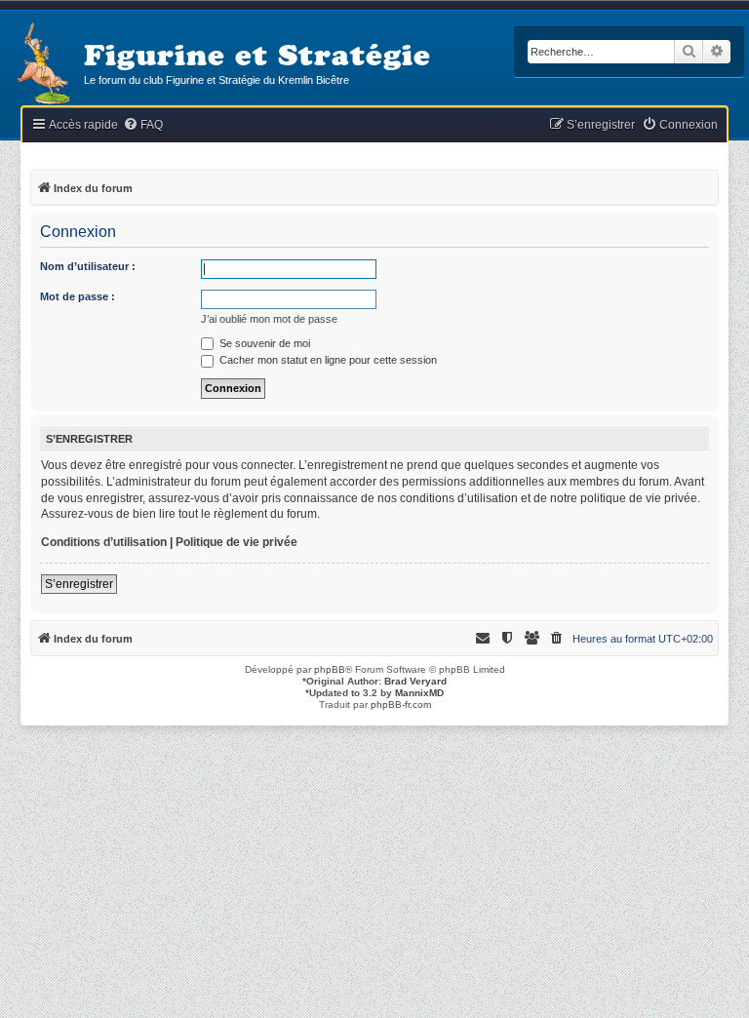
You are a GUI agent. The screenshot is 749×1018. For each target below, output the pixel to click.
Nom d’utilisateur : (88, 266)
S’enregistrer (79, 584)
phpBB (329, 669)
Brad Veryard (415, 681)
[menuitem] (143, 125)
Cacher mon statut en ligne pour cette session (327, 360)
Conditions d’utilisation (104, 542)
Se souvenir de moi (263, 343)
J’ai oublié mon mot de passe (269, 319)
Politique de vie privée (236, 542)
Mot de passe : (77, 296)
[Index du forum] (42, 64)
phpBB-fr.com (401, 704)
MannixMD (419, 692)
